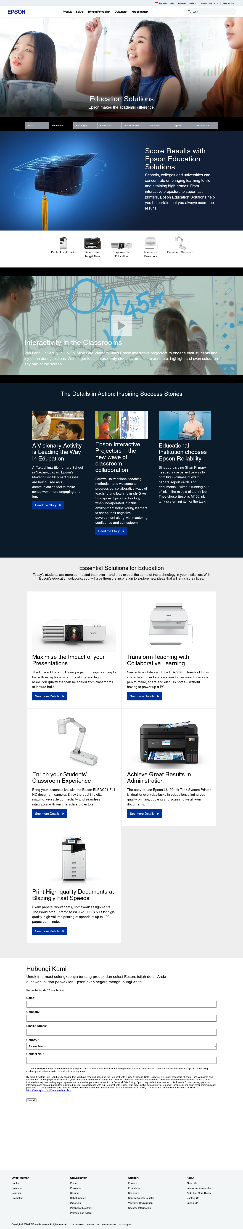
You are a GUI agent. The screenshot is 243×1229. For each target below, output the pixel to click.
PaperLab (75, 1202)
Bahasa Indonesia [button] (186, 3)
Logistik (177, 125)
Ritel (30, 125)
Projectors (17, 1188)
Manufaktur (155, 125)
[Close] (121, 325)
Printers (132, 1183)
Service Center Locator (141, 1197)
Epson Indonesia (166, 3)
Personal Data (109, 1224)
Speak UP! (193, 1202)
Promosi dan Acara (81, 1212)
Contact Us (193, 1197)
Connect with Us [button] (208, 3)
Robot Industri (78, 1197)
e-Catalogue (125, 1224)
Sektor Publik (131, 125)
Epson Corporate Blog (199, 1188)
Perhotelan (203, 125)
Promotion (17, 1197)
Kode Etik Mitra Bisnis (199, 1192)
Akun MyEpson (229, 3)
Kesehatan (106, 125)
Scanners (133, 1192)
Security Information (139, 1207)
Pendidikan (58, 125)
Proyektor (75, 1188)
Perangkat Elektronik (81, 1207)
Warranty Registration (140, 1202)
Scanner (16, 1192)
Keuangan (82, 125)
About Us (192, 1183)
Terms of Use (93, 1224)
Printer (15, 1183)
